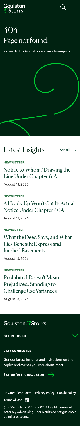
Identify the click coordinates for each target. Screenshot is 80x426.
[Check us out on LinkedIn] (27, 400)
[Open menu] (73, 7)
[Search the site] (63, 7)
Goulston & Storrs (39, 51)
